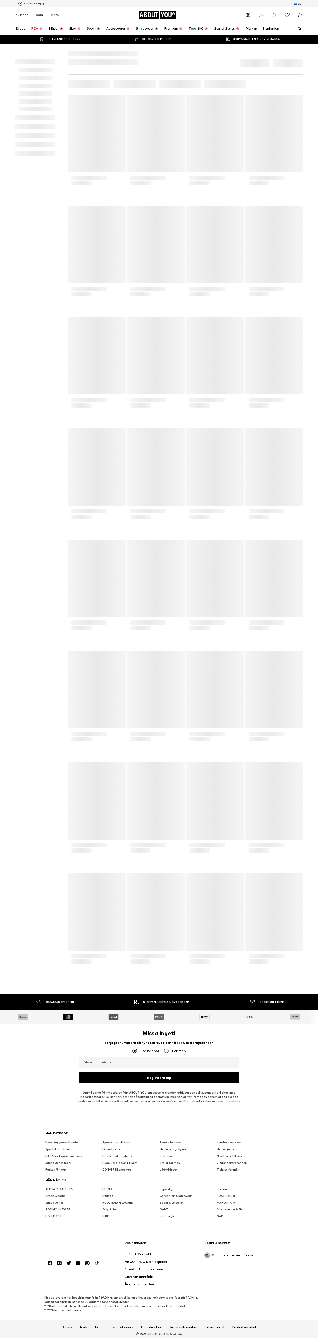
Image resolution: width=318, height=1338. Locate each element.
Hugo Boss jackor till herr (119, 1266)
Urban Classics (55, 1299)
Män (39, 25)
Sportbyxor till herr (116, 1245)
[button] (254, 121)
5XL (111, 113)
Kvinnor (21, 25)
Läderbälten (169, 1273)
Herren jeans (226, 1252)
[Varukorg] (300, 25)
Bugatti (108, 1299)
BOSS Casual (226, 1299)
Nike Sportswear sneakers (63, 1259)
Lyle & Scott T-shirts (117, 1259)
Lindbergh (167, 1319)
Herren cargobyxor (173, 1252)
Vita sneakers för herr (232, 1266)
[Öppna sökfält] (298, 39)
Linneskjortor (111, 1252)
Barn (55, 25)
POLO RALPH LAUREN (117, 1306)
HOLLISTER (53, 1319)
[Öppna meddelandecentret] (274, 25)
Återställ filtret (214, 147)
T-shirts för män (228, 1273)
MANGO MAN (226, 1306)
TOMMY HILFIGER (57, 1312)
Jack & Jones (54, 1306)
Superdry (166, 1292)
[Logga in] (261, 25)
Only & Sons (110, 1312)
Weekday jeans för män (61, 1245)
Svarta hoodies (170, 1245)
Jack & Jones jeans (58, 1266)
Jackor (99, 113)
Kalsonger (167, 1259)
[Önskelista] (287, 25)
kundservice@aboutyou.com (120, 1166)
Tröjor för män (170, 1266)
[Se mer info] (97, 263)
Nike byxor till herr (229, 1259)
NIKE (105, 1319)
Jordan (222, 1292)
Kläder (84, 113)
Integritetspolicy (92, 1162)
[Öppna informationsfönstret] (300, 5)
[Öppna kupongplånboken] (248, 25)
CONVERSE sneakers (117, 1273)
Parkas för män (56, 1273)
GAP (220, 1319)
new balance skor (229, 1245)
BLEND (107, 1292)
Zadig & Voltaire (171, 1306)
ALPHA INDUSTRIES (59, 1292)
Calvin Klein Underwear (176, 1299)
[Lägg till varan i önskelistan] (118, 165)
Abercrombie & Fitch (231, 1312)
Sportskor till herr (58, 1252)
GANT (164, 1312)
